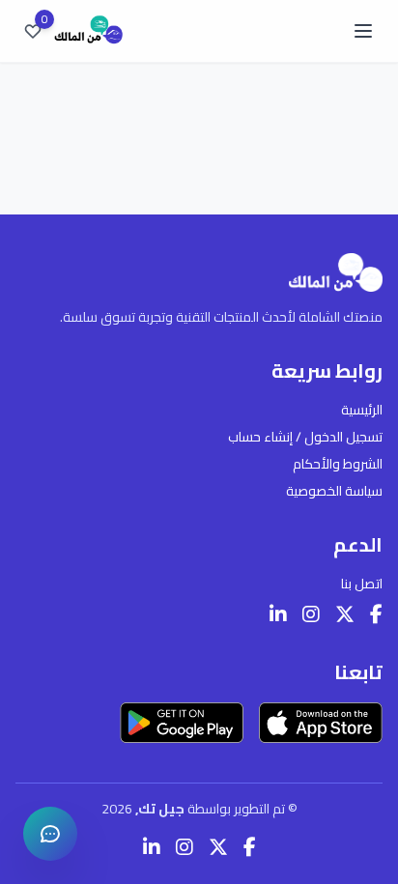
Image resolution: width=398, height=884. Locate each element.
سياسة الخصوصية (334, 490)
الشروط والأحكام (338, 463)
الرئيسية (362, 409)
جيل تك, (161, 808)
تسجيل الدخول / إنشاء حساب (305, 436)
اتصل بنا (362, 583)
